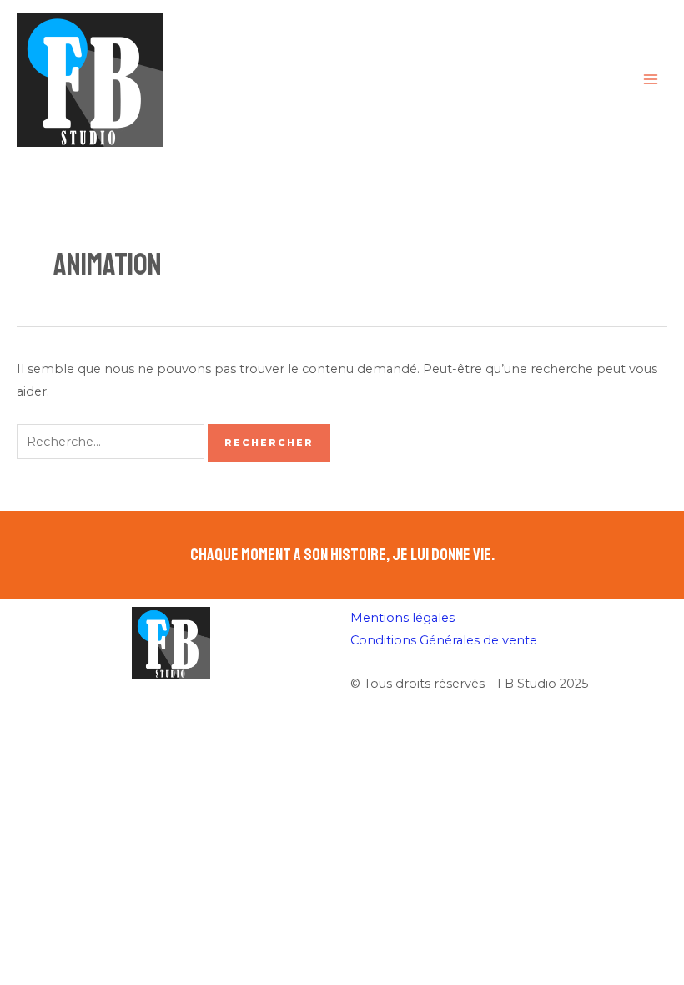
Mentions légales (402, 617)
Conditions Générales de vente (443, 640)
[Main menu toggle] (650, 79)
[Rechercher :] (112, 441)
